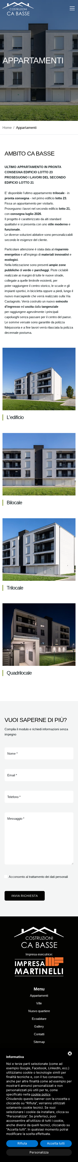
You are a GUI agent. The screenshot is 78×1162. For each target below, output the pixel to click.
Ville (39, 1003)
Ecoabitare (39, 1018)
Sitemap (39, 1042)
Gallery (39, 1026)
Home (7, 128)
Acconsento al (38, 876)
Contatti (39, 1034)
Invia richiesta (24, 895)
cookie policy (40, 1094)
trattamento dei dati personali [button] (48, 876)
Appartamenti (39, 995)
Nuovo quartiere (39, 1011)
